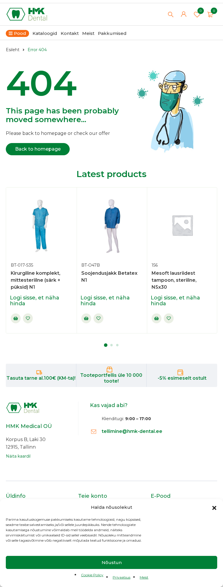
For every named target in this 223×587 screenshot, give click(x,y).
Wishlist (201, 11)
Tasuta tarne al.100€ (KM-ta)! (40, 378)
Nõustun (112, 562)
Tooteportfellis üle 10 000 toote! (111, 378)
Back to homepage (38, 149)
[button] (214, 507)
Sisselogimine (16, 318)
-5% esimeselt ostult (182, 378)
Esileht (12, 49)
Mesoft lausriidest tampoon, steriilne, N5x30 (174, 280)
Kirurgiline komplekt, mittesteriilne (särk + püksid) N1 (35, 280)
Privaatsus (121, 577)
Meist (144, 577)
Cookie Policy (92, 575)
